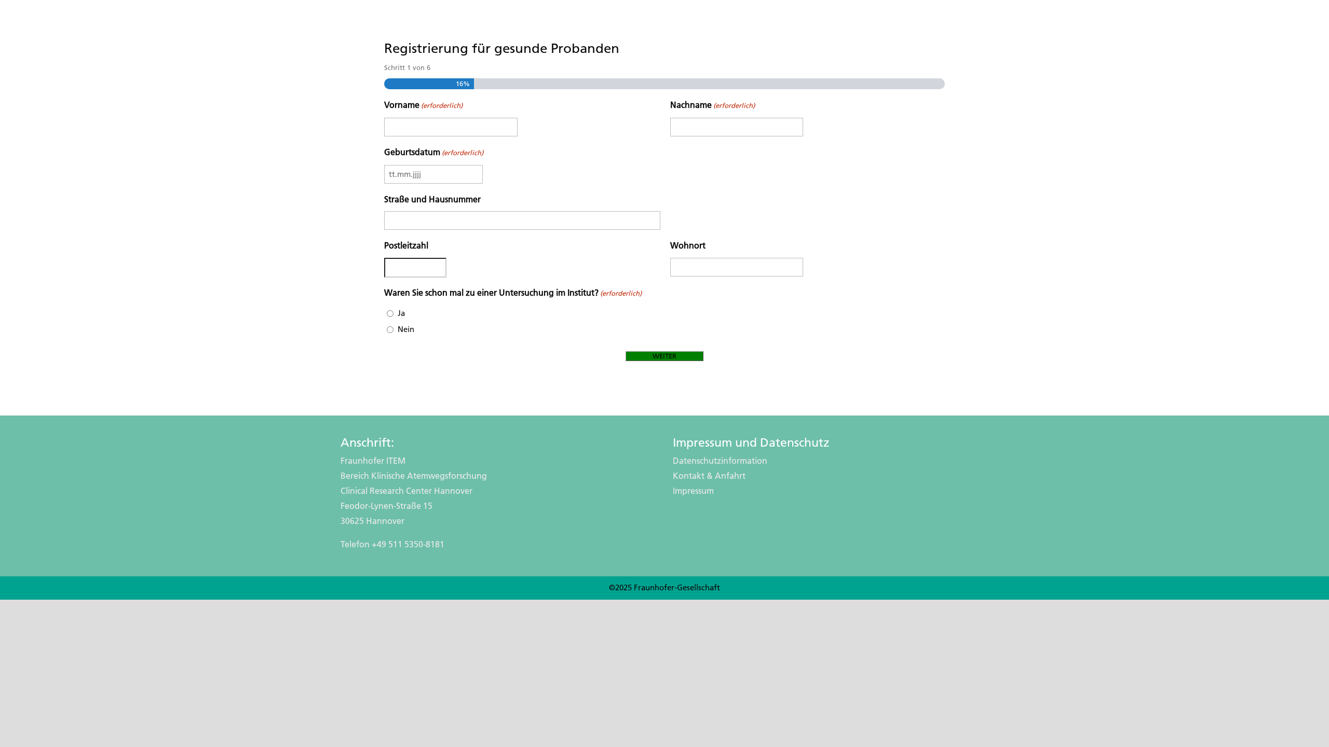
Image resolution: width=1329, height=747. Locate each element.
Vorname (423, 105)
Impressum (693, 491)
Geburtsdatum (433, 152)
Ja (401, 313)
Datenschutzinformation (720, 461)
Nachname (712, 105)
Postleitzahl (406, 246)
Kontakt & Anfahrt (709, 476)
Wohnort (688, 246)
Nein (406, 329)
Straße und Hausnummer (432, 199)
